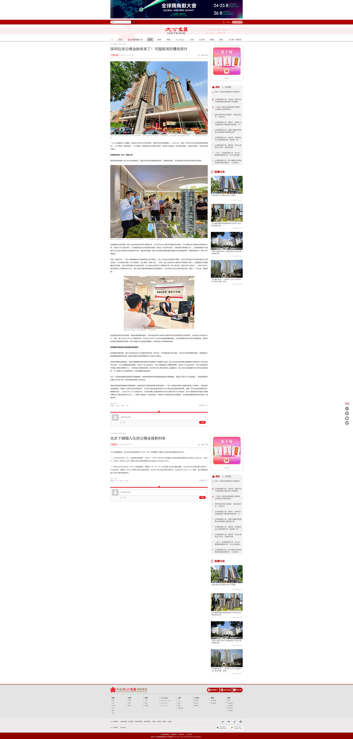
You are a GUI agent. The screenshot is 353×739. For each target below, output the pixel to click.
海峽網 (159, 721)
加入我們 (189, 734)
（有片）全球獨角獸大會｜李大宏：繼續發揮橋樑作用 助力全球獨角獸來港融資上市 (228, 154)
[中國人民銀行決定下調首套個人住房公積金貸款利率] (227, 241)
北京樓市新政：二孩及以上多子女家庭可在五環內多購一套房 (226, 280)
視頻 (129, 698)
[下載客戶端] (233, 22)
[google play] (236, 728)
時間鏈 (228, 87)
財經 (113, 713)
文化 (179, 700)
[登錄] (224, 22)
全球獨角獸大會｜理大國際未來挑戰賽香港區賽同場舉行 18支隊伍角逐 (228, 162)
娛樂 (179, 705)
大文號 (196, 698)
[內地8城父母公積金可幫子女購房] (227, 185)
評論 (202, 422)
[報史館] (234, 690)
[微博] (347, 423)
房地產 (123, 406)
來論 (146, 703)
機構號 (196, 705)
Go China (164, 698)
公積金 (117, 406)
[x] (347, 413)
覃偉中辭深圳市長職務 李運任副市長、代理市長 (228, 116)
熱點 (129, 700)
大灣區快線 (114, 55)
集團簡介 (214, 690)
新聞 (120, 44)
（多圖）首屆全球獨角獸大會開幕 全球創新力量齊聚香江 (228, 108)
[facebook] (204, 481)
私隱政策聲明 (165, 734)
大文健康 (230, 710)
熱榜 (217, 87)
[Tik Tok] (235, 722)
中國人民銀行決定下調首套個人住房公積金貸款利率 (226, 252)
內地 (124, 44)
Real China (164, 705)
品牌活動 (227, 690)
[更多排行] (213, 87)
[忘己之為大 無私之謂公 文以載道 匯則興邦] (216, 32)
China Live (164, 703)
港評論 (147, 705)
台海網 (169, 721)
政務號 (196, 700)
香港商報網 (124, 721)
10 (213, 160)
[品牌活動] (222, 690)
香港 (113, 700)
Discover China (166, 700)
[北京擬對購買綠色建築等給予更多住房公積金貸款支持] (227, 213)
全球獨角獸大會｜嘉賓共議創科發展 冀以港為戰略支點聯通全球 (228, 131)
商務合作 (181, 734)
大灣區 (113, 705)
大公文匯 (176, 30)
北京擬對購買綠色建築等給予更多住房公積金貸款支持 (226, 224)
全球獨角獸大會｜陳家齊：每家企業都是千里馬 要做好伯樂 (228, 146)
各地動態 (230, 705)
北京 (116, 481)
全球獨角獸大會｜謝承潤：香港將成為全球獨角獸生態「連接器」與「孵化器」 (228, 139)
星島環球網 (147, 721)
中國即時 (114, 444)
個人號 (196, 703)
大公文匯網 (113, 44)
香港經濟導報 (139, 721)
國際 (113, 710)
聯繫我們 (174, 734)
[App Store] (222, 728)
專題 (212, 698)
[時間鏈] (223, 87)
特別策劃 (213, 703)
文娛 (179, 698)
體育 (179, 703)
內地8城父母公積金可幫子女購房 (223, 195)
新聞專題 (213, 700)
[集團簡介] (209, 690)
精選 (129, 705)
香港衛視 (130, 721)
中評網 (154, 721)
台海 (113, 708)
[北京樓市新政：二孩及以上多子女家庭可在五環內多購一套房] (227, 269)
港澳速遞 (230, 708)
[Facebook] (347, 408)
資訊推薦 (230, 703)
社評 (146, 700)
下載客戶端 (238, 22)
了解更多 (227, 78)
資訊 (228, 698)
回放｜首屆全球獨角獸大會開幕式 (227, 92)
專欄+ (229, 700)
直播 (129, 703)
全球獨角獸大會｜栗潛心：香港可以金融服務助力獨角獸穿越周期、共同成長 (228, 123)
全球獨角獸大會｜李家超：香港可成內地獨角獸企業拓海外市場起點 (228, 101)
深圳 (127, 406)
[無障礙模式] (228, 22)
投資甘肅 (123, 727)
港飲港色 (180, 708)
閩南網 (164, 721)
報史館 (239, 690)
